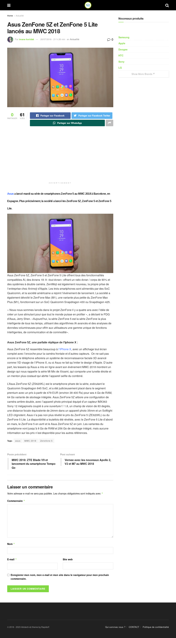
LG (120, 67)
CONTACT (134, 627)
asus (17, 440)
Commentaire (16, 501)
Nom (11, 544)
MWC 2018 (30, 440)
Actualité (20, 15)
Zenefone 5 (46, 440)
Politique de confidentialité (156, 627)
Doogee (123, 49)
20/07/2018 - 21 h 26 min (52, 39)
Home (10, 15)
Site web (68, 559)
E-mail (12, 559)
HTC (120, 55)
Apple (121, 43)
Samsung (123, 37)
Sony (121, 61)
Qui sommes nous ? (115, 627)
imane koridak (26, 39)
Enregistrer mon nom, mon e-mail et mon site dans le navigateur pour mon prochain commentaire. (60, 576)
